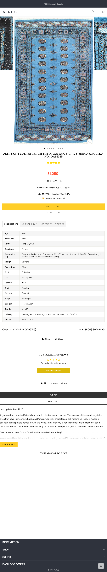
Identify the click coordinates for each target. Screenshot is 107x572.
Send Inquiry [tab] (31, 223)
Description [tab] (46, 223)
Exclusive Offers (13, 564)
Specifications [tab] (11, 223)
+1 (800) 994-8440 (93, 329)
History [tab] (53, 401)
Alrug (9, 12)
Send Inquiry (54, 212)
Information (10, 542)
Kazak (30, 418)
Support (8, 557)
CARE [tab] (53, 395)
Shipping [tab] (59, 223)
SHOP (5, 549)
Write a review (53, 370)
